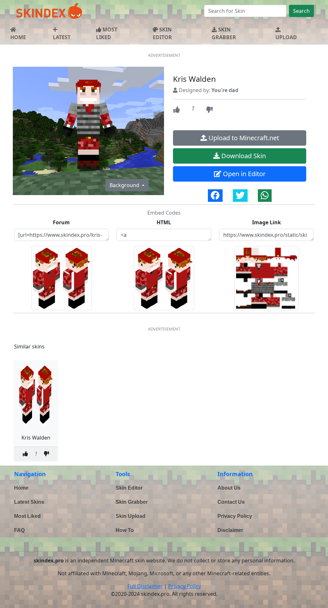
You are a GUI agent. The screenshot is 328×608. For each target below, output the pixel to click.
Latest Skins (29, 502)
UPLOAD (286, 37)
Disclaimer (230, 530)
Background (125, 185)
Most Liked (27, 516)
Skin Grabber (132, 502)
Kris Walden (35, 437)
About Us (229, 488)
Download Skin (243, 155)
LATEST (61, 37)
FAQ (19, 530)
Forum (61, 222)
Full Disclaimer (145, 586)
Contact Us (231, 502)
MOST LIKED (106, 33)
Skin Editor (129, 488)
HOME (18, 37)
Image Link (266, 222)
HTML (164, 222)
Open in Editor (243, 173)
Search (301, 10)
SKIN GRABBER (224, 33)
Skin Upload (130, 516)
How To (125, 530)
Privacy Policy (234, 516)
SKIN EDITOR (162, 33)
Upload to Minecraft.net (243, 137)
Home (21, 488)
